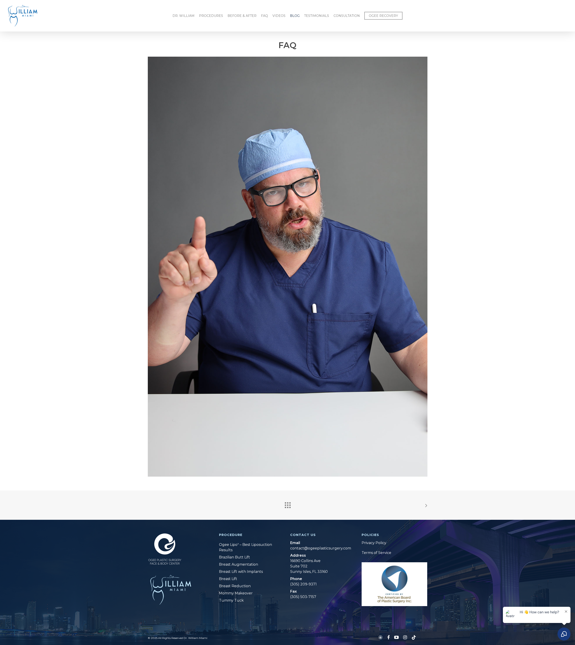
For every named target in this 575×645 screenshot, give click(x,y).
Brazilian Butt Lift (234, 557)
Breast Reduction (235, 586)
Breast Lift (228, 579)
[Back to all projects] (287, 504)
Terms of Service (376, 553)
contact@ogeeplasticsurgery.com (317, 548)
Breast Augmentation (238, 564)
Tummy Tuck (231, 600)
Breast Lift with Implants (241, 571)
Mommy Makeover (236, 593)
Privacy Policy (374, 543)
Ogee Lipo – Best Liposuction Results (245, 547)
